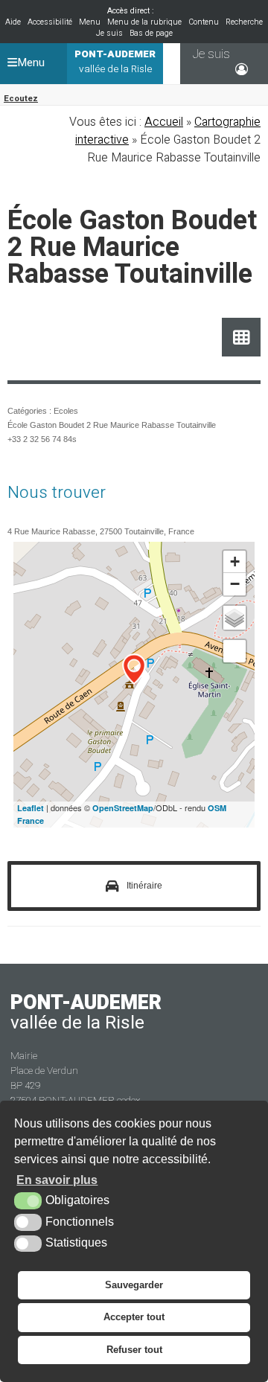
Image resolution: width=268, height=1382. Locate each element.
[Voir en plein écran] (234, 651)
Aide (13, 22)
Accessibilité (50, 22)
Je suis (109, 33)
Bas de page (151, 33)
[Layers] (234, 618)
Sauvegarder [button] (134, 1284)
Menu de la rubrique (144, 22)
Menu (89, 22)
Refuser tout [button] (134, 1349)
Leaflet (30, 807)
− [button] (235, 584)
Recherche (244, 22)
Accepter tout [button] (134, 1316)
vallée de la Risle (115, 62)
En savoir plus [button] (57, 1180)
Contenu (203, 22)
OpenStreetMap (122, 807)
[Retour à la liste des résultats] (241, 337)
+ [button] (235, 561)
